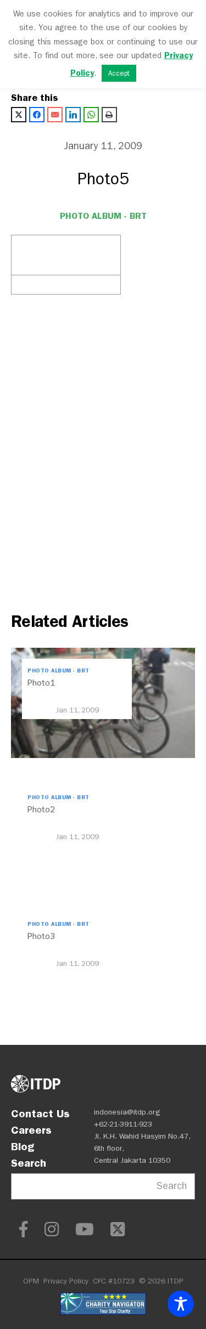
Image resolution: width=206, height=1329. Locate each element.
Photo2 (41, 810)
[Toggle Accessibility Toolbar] (180, 1304)
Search (28, 1162)
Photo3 (41, 936)
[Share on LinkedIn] (73, 114)
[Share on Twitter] (18, 114)
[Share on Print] (109, 114)
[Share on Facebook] (36, 114)
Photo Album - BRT (103, 216)
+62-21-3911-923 (123, 1124)
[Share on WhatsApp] (91, 114)
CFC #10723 (114, 1281)
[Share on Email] (55, 114)
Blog (22, 1146)
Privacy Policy (65, 1281)
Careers (31, 1129)
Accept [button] (119, 73)
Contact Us (40, 1113)
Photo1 (41, 683)
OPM (31, 1281)
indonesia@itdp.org (127, 1112)
